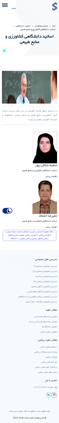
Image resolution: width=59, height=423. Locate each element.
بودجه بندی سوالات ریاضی (45, 352)
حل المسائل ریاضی (49, 362)
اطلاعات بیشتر (51, 177)
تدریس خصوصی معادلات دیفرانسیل (41, 302)
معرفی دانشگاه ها (49, 327)
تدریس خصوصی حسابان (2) (45, 271)
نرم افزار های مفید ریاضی (46, 367)
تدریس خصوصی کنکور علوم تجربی (42, 292)
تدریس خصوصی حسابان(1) (45, 266)
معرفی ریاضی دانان (49, 332)
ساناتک (16, 418)
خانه (53, 26)
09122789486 (40, 387)
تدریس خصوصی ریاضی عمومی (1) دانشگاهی (37, 297)
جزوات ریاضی (51, 357)
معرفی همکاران (41, 26)
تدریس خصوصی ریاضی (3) (45, 281)
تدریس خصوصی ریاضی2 (46, 276)
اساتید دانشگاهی (23, 26)
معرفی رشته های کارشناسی (45, 317)
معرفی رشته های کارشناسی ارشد (43, 322)
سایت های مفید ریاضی (47, 372)
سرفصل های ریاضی (48, 347)
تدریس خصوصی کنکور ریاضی (44, 287)
